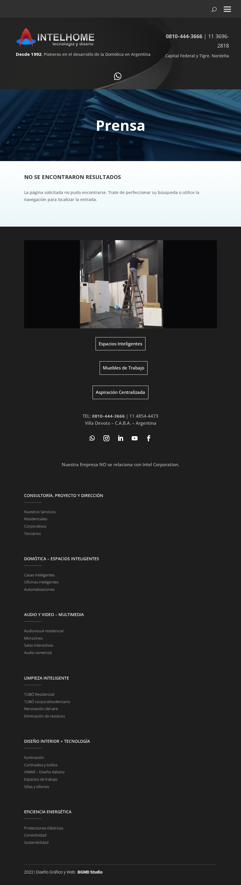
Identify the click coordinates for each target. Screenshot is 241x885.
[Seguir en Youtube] (134, 438)
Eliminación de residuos (44, 716)
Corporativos (35, 526)
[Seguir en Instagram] (106, 438)
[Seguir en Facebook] (149, 438)
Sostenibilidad (36, 842)
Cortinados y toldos (41, 764)
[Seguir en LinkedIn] (120, 438)
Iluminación (34, 757)
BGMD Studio (90, 872)
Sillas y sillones (36, 786)
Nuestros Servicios (40, 511)
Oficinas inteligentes (41, 582)
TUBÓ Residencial (39, 694)
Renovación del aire (41, 708)
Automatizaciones (39, 589)
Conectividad (35, 835)
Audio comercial (38, 652)
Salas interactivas (38, 645)
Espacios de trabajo (41, 779)
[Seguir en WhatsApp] (92, 438)
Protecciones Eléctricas (43, 828)
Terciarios (32, 533)
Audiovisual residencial (43, 630)
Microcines (33, 638)
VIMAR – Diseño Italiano (44, 771)
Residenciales (35, 518)
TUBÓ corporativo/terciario (47, 701)
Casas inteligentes (39, 575)
